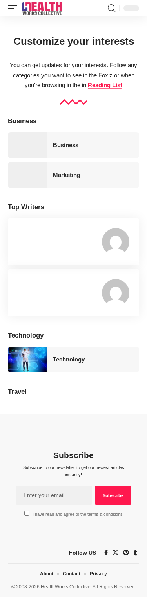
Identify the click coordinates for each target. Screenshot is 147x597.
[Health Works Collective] (42, 8)
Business (65, 145)
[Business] (27, 145)
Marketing (66, 175)
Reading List (105, 85)
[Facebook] (106, 553)
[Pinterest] (126, 553)
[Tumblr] (135, 553)
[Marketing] (27, 175)
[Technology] (27, 359)
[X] (115, 553)
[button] (14, 8)
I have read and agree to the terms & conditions (78, 514)
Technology (69, 359)
